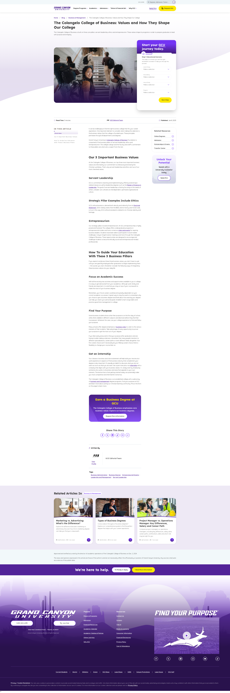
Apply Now (153, 8)
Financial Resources (90, 625)
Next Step (165, 100)
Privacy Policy (121, 642)
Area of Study (146, 82)
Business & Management (77, 18)
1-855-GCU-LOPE (22, 623)
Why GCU (87, 642)
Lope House (159, 672)
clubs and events (124, 230)
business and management (100, 381)
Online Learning (89, 637)
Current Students (61, 672)
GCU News (106, 672)
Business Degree (115, 475)
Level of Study (146, 67)
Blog (63, 18)
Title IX (118, 625)
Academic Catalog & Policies (93, 633)
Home (56, 18)
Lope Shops (118, 672)
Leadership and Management (101, 477)
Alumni (75, 672)
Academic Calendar (90, 629)
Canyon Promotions (143, 672)
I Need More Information (143, 570)
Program (145, 90)
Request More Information (115, 416)
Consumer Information (124, 633)
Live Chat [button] (66, 623)
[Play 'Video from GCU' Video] (187, 636)
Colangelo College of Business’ (117, 140)
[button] (156, 69)
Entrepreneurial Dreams (130, 475)
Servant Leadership (119, 477)
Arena (95, 672)
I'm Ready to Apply (121, 570)
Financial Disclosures (123, 637)
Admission (87, 620)
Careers (119, 620)
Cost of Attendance (123, 646)
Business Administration (99, 475)
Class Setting (146, 74)
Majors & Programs (90, 616)
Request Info (168, 8)
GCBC (129, 672)
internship (133, 365)
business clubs (121, 327)
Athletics (85, 672)
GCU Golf (171, 672)
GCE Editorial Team (116, 120)
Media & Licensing (122, 629)
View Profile (94, 463)
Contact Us (120, 616)
